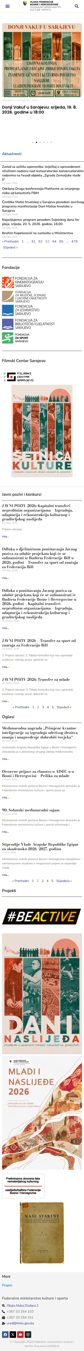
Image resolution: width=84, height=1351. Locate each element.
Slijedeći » (10, 247)
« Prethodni (10, 241)
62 (41, 241)
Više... (5, 536)
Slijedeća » (64, 881)
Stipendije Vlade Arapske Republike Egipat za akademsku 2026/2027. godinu (40, 847)
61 (34, 241)
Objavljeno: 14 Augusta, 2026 (20, 100)
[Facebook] (5, 1334)
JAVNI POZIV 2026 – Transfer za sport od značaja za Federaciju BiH (39, 643)
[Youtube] (20, 1334)
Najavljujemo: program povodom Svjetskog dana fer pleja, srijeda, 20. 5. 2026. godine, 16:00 (40, 221)
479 (74, 241)
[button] (7, 6)
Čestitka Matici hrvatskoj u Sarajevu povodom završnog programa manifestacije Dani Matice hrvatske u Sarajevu (43, 206)
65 (61, 241)
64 (54, 241)
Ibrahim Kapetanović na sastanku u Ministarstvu (37, 233)
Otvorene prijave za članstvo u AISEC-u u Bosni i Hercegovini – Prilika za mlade (38, 774)
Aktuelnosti (11, 153)
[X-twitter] (13, 1334)
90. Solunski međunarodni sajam (31, 810)
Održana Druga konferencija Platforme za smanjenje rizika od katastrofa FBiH (41, 190)
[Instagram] (28, 1334)
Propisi (7, 1285)
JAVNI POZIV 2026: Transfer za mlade (36, 679)
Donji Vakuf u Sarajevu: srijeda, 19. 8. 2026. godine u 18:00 (39, 109)
